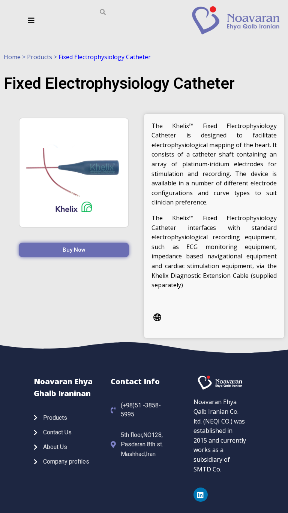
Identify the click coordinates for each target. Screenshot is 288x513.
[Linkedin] (201, 495)
